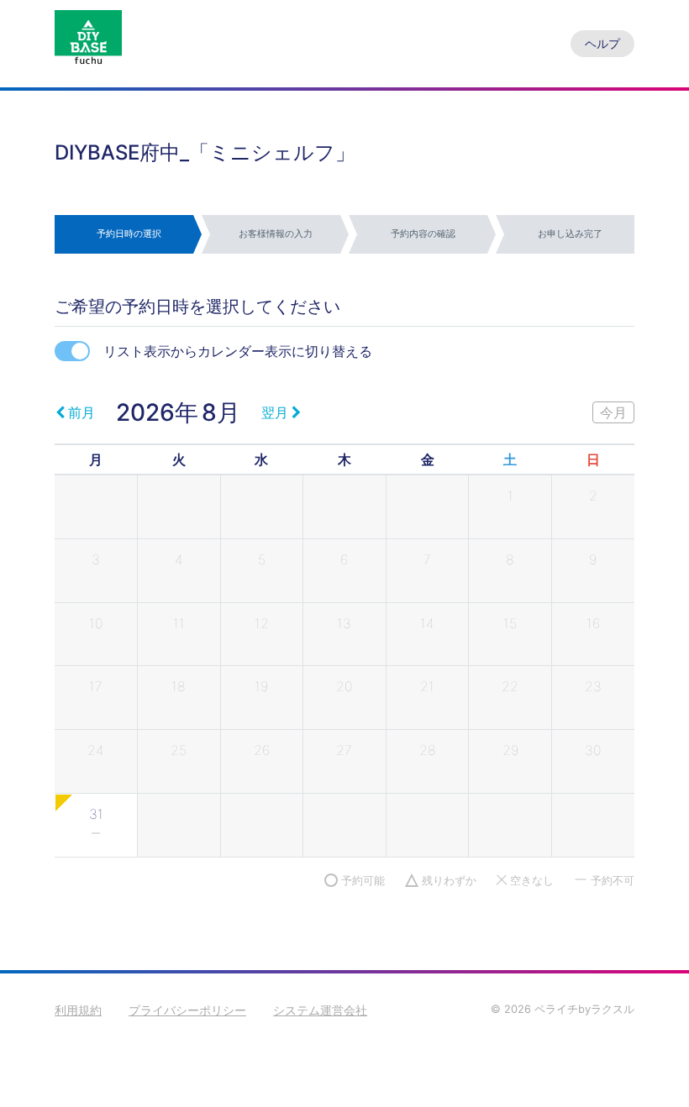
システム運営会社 (320, 1010)
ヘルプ (602, 43)
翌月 (274, 412)
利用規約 (78, 1010)
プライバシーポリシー (187, 1010)
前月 (81, 412)
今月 (613, 412)
